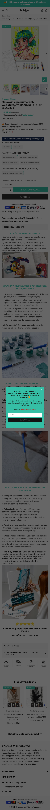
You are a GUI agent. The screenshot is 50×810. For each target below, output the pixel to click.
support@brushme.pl (28, 409)
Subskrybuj (25, 420)
